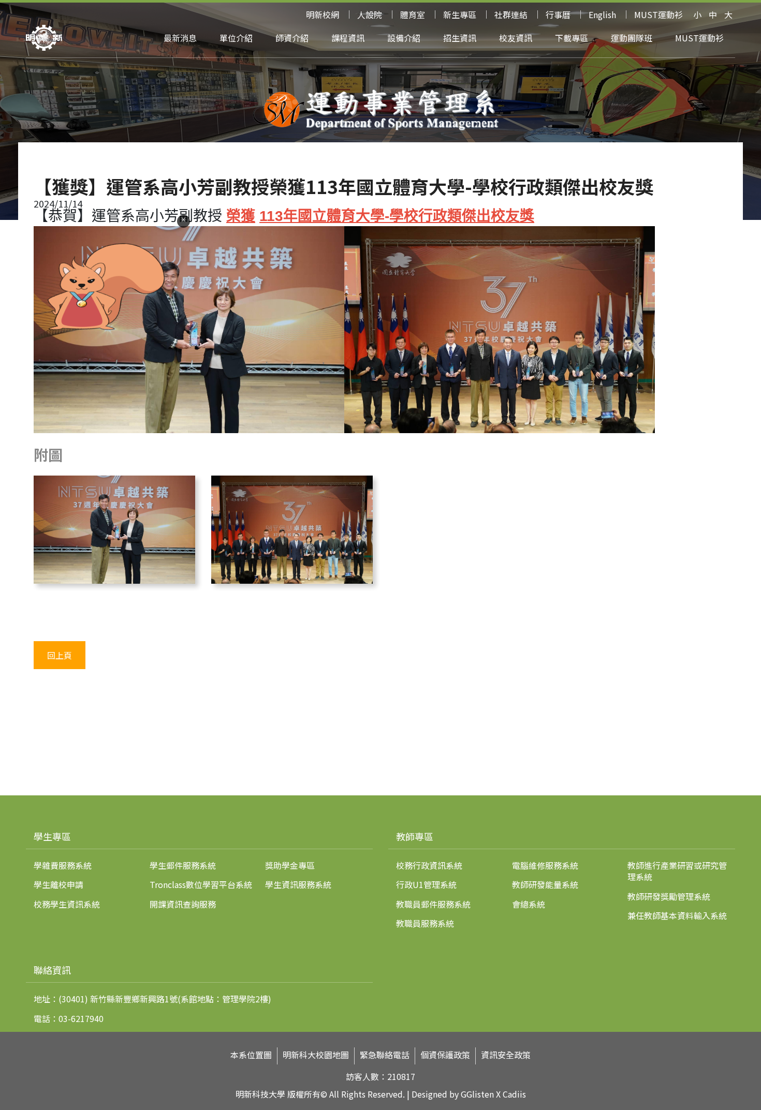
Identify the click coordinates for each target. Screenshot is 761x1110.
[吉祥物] (92, 345)
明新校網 (322, 14)
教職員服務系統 (425, 923)
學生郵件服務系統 (183, 865)
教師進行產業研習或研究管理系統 (677, 871)
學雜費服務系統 (63, 865)
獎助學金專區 (290, 865)
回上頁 (59, 655)
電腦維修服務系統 (545, 865)
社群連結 (511, 14)
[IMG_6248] (114, 579)
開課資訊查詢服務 (183, 904)
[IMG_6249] (292, 579)
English (602, 14)
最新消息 (180, 38)
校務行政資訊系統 (429, 865)
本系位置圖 (251, 1055)
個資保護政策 (445, 1055)
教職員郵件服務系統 (433, 904)
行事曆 (558, 14)
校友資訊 (515, 38)
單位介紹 (236, 38)
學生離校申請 (58, 884)
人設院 (369, 14)
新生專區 (459, 14)
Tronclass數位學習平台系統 (201, 884)
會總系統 (528, 904)
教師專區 (414, 836)
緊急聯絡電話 (384, 1055)
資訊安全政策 (506, 1055)
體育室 (412, 14)
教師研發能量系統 (545, 884)
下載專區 (571, 38)
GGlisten (477, 1094)
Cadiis (514, 1094)
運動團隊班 (631, 38)
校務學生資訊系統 (67, 904)
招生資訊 (459, 38)
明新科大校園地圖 (316, 1055)
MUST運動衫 (658, 14)
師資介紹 (292, 38)
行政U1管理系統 (426, 884)
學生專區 (52, 836)
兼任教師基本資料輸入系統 (677, 915)
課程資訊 (347, 38)
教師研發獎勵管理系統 (668, 896)
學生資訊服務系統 (298, 884)
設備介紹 (403, 38)
